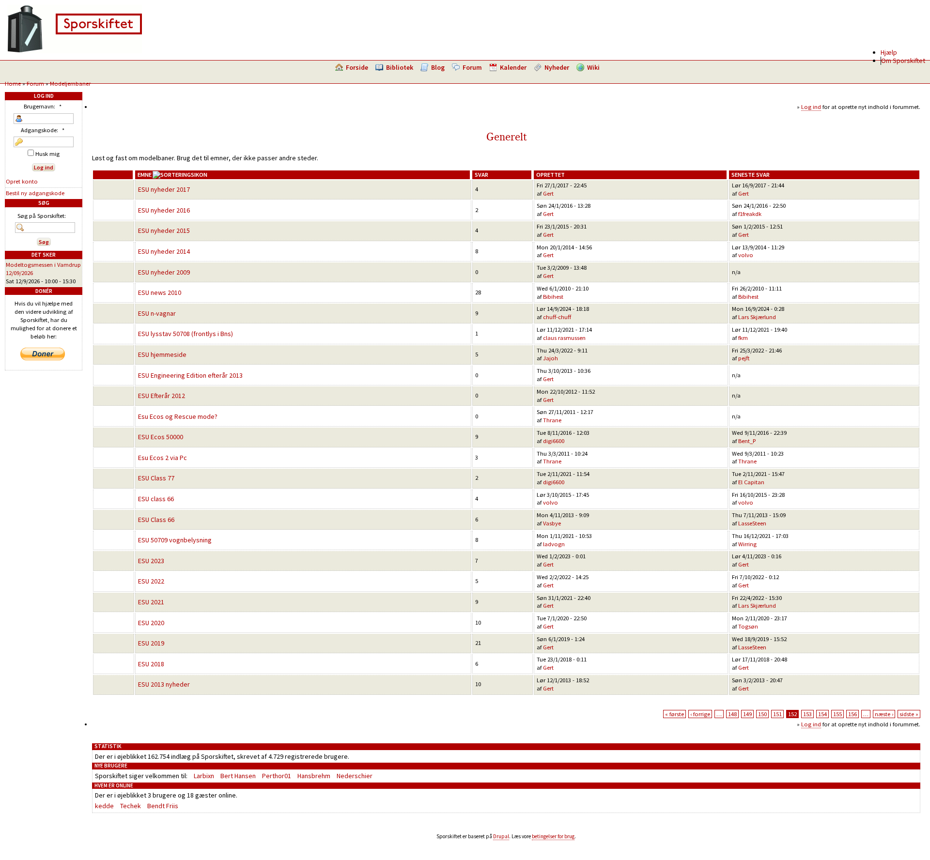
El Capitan (751, 482)
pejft (743, 358)
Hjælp (889, 52)
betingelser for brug (553, 836)
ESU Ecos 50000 (160, 436)
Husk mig (47, 153)
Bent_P (747, 441)
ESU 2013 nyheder (164, 684)
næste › (884, 714)
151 (777, 714)
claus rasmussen (564, 337)
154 (822, 714)
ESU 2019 (151, 643)
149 (747, 714)
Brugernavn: (43, 106)
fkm (743, 337)
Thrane (552, 420)
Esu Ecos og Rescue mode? (177, 416)
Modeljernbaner (70, 83)
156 (852, 714)
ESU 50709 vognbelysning (175, 540)
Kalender (513, 67)
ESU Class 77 (156, 478)
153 (807, 714)
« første (674, 714)
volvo (745, 255)
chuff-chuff (557, 317)
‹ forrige (700, 714)
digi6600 (553, 441)
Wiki (593, 67)
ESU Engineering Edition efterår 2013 (190, 375)
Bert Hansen (238, 775)
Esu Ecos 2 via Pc (162, 457)
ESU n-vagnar (157, 313)
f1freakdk (749, 213)
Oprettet (550, 174)
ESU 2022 (151, 581)
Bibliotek (399, 67)
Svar (481, 174)
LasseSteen (752, 523)
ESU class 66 (156, 498)
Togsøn (748, 626)
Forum (472, 67)
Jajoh (550, 358)
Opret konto (22, 181)
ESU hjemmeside (162, 354)
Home (13, 83)
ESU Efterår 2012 (161, 395)
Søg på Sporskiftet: (41, 215)
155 (837, 714)
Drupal (501, 836)
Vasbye (552, 523)
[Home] (74, 50)
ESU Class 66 (156, 519)
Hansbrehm (313, 775)
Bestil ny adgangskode (35, 193)
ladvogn (554, 544)
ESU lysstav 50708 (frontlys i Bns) (185, 333)
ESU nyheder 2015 (164, 230)
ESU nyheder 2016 (164, 210)
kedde (104, 805)
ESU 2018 (151, 664)
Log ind (811, 106)
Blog (438, 67)
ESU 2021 (151, 602)
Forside (357, 67)
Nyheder (556, 67)
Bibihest (553, 296)
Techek (130, 805)
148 (732, 714)
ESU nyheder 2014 (164, 251)
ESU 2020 (151, 622)
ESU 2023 (151, 560)
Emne (145, 174)
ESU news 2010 (159, 292)
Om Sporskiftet (903, 60)
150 (762, 714)
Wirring (747, 544)
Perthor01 (276, 775)
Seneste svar (750, 174)
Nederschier (354, 775)
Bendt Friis (162, 805)
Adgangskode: (42, 130)
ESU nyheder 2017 (164, 189)
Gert (548, 193)
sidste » (908, 714)
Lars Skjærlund (757, 317)
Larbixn (204, 775)
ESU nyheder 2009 (164, 272)
